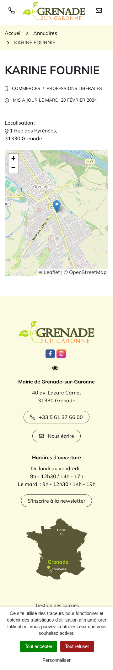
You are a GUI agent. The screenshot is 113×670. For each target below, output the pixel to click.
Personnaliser (56, 660)
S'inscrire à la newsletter (56, 501)
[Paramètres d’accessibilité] (56, 368)
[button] (57, 206)
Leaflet (51, 272)
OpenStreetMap (88, 272)
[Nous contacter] (100, 10)
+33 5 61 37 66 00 (61, 417)
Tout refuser (77, 646)
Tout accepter (38, 646)
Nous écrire (61, 436)
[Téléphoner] (13, 10)
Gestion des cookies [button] (57, 605)
